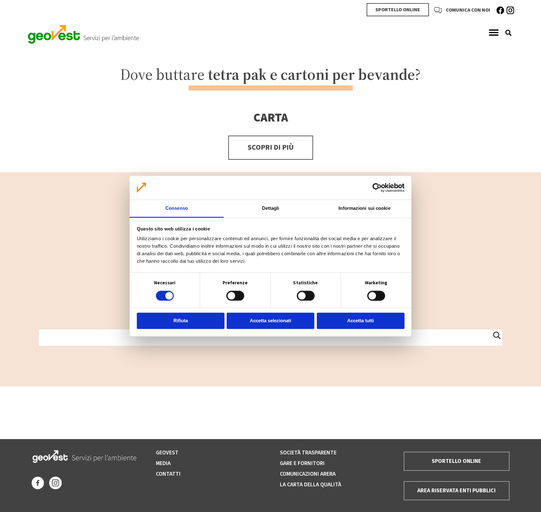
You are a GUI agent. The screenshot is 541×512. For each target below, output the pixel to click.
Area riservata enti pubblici (456, 490)
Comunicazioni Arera (308, 474)
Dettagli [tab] (270, 208)
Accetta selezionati (270, 320)
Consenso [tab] (176, 208)
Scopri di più (271, 147)
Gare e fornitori (302, 463)
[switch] (235, 296)
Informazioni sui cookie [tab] (364, 208)
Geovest (167, 453)
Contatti (168, 474)
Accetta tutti (360, 320)
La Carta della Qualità (310, 485)
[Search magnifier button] (496, 335)
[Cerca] (506, 33)
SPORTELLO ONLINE (397, 9)
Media (163, 463)
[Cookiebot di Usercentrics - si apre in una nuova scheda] (377, 187)
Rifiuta (180, 320)
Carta (270, 117)
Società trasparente (308, 453)
